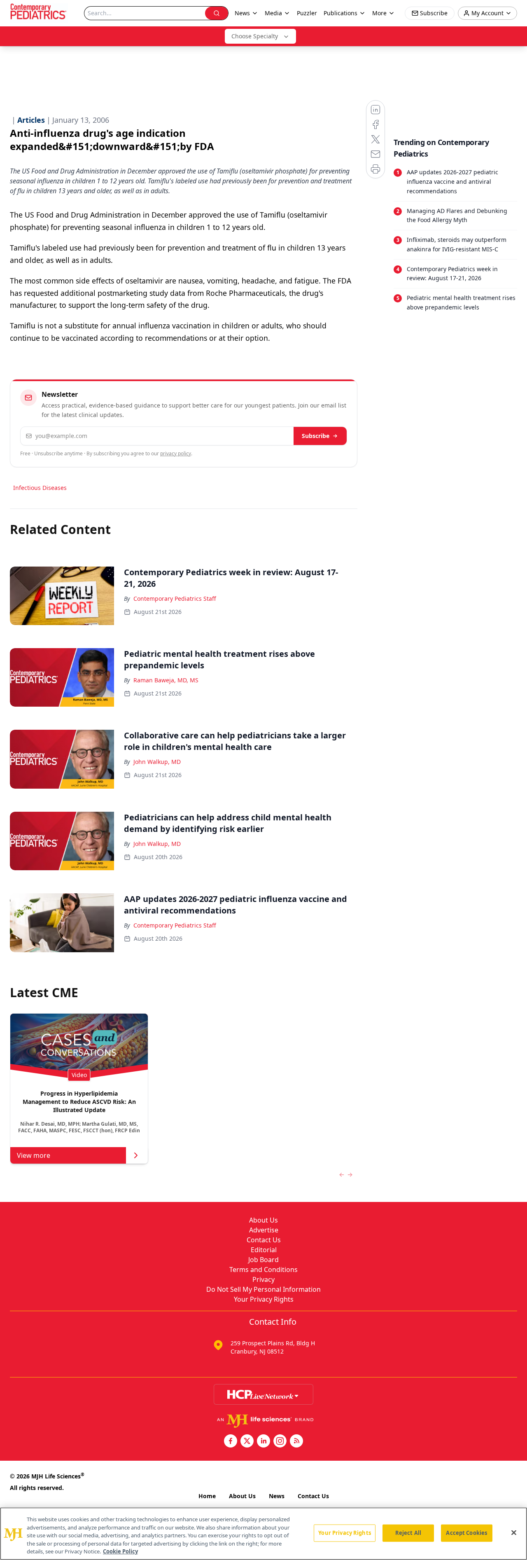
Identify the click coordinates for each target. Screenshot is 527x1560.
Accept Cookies (466, 1533)
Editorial (264, 1249)
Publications (340, 13)
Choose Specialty (254, 36)
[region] (263, 1533)
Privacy (263, 1279)
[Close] (514, 1533)
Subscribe (315, 436)
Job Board (263, 1259)
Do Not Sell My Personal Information (263, 1289)
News (276, 1496)
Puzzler (307, 13)
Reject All (408, 1533)
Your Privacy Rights (264, 1299)
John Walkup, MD (157, 762)
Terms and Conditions (263, 1269)
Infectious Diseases (40, 488)
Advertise (263, 1229)
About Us (263, 1220)
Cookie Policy (120, 1551)
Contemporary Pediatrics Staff (174, 598)
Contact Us (264, 1239)
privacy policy (175, 453)
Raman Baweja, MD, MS (165, 680)
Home (207, 1496)
